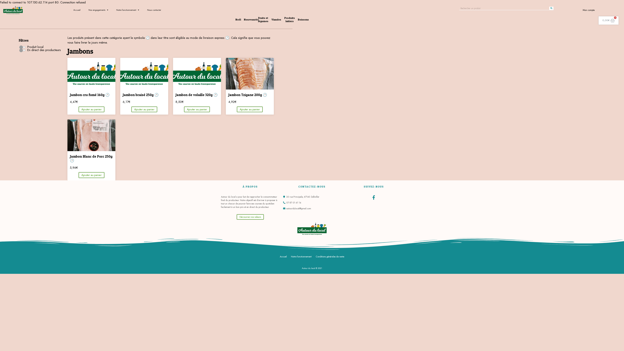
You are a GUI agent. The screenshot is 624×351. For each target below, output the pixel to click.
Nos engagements (97, 10)
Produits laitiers (289, 19)
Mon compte (589, 10)
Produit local (35, 46)
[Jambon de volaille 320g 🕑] (197, 74)
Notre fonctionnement (126, 10)
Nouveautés (251, 19)
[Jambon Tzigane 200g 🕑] (250, 74)
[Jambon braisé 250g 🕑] (144, 74)
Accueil (76, 10)
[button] (250, 217)
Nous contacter (154, 10)
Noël (238, 19)
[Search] (551, 8)
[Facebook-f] (373, 197)
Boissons (303, 19)
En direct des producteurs (43, 50)
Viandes (276, 19)
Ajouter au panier (91, 109)
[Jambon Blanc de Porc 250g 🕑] (91, 135)
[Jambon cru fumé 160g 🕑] (91, 74)
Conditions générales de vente (330, 256)
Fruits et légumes (263, 19)
